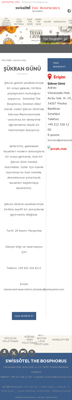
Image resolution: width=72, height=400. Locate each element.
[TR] (68, 10)
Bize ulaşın (48, 387)
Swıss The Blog (38, 21)
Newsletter (60, 339)
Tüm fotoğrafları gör (55, 39)
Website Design (62, 391)
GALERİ (47, 22)
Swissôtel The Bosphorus (35, 2)
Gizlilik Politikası (10, 340)
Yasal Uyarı (7, 391)
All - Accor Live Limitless (41, 339)
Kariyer (62, 387)
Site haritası (31, 387)
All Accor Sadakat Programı (6, 21)
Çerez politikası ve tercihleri (34, 391)
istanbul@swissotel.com (58, 376)
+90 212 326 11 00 (20, 376)
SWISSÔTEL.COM (10, 2)
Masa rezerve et (24, 316)
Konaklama (60, 22)
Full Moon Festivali (19, 21)
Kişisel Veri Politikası (30, 339)
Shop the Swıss (30, 21)
